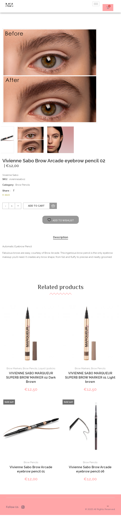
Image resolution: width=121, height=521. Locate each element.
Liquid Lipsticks (46, 368)
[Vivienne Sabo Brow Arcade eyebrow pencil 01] (30, 427)
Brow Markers (14, 368)
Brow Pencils (22, 184)
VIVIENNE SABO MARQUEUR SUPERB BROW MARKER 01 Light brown (90, 377)
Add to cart (36, 205)
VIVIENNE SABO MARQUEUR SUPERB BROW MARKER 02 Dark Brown (31, 377)
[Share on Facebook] (13, 190)
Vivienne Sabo (10, 175)
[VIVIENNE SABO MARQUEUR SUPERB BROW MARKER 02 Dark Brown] (30, 333)
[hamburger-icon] (95, 4)
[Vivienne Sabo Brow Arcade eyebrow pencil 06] (90, 427)
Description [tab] (60, 237)
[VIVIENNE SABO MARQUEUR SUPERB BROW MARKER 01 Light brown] (90, 333)
